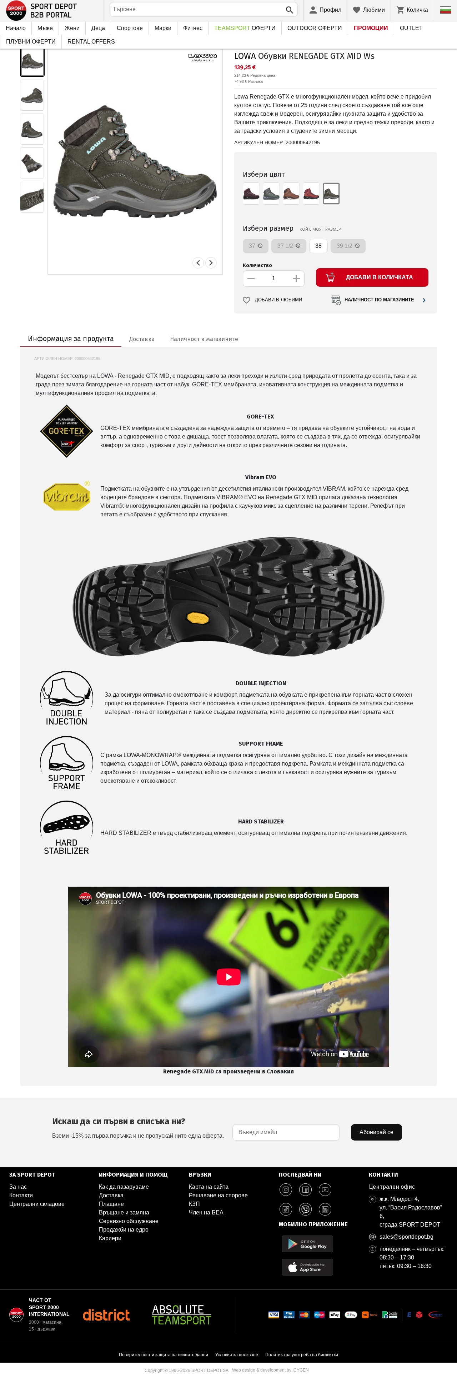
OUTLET (411, 28)
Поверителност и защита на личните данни (163, 1354)
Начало (16, 28)
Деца (98, 28)
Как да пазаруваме (124, 1187)
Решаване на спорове (218, 1195)
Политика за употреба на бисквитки (301, 1354)
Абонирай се (376, 1132)
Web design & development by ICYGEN (270, 1370)
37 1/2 (286, 246)
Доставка (111, 1195)
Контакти (21, 1195)
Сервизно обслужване (129, 1221)
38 (318, 246)
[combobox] (204, 9)
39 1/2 (345, 246)
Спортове (130, 28)
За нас (18, 1187)
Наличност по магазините (379, 299)
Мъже (45, 28)
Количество (257, 265)
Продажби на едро (124, 1230)
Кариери (110, 1238)
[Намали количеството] (251, 278)
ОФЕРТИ (245, 28)
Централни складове (37, 1204)
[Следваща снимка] (211, 263)
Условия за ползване (236, 1354)
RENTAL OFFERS (91, 42)
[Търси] (289, 10)
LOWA (245, 56)
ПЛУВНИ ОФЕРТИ (31, 42)
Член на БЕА (206, 1212)
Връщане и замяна (124, 1212)
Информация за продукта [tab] (71, 338)
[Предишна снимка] (198, 263)
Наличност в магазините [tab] (204, 339)
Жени (72, 28)
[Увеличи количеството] (296, 278)
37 (253, 246)
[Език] (445, 10)
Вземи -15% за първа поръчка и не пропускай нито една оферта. (138, 1127)
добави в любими (278, 299)
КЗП (194, 1204)
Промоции (371, 28)
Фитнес (192, 28)
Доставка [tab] (142, 339)
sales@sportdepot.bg (406, 1237)
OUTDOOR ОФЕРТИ (314, 28)
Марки (163, 28)
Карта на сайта (208, 1187)
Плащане (111, 1204)
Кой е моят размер (320, 229)
